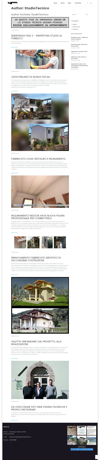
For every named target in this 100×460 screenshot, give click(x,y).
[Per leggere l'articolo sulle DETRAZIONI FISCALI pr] (91, 430)
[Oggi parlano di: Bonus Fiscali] (40, 59)
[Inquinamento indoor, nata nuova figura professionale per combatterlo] (40, 191)
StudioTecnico (39, 14)
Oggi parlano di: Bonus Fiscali (30, 77)
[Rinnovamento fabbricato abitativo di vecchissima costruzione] (40, 242)
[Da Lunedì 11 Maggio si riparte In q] (72, 430)
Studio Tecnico (76, 27)
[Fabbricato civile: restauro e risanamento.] (40, 122)
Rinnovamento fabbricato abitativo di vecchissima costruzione (36, 259)
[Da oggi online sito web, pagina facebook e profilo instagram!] (40, 380)
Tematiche (75, 29)
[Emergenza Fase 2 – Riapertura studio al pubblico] (40, 22)
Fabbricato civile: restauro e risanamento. (38, 159)
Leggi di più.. (14, 47)
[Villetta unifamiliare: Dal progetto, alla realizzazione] (40, 305)
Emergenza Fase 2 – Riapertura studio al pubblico (36, 37)
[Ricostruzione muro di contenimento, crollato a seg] (72, 440)
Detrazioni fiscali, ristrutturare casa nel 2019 (79, 45)
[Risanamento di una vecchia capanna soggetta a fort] (81, 440)
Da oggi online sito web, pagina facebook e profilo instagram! (39, 408)
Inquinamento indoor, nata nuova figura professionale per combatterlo (38, 217)
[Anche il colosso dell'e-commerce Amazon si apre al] (91, 440)
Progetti (74, 24)
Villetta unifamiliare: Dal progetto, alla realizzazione (36, 343)
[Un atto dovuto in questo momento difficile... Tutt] (81, 430)
